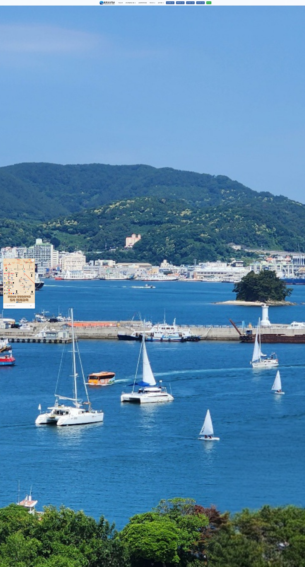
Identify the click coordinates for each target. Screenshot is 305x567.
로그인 (208, 3)
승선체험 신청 (170, 3)
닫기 (31, 305)
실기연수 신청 (190, 3)
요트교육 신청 (200, 3)
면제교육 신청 (180, 3)
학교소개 (120, 3)
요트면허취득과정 (142, 3)
